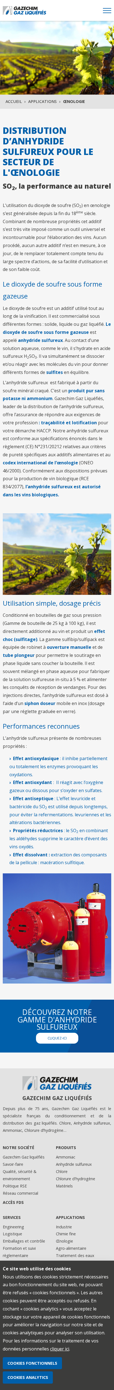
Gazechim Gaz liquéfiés (24, 1157)
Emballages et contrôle (24, 1241)
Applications (42, 101)
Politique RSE (15, 1186)
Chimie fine (66, 1233)
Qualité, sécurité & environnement (20, 1175)
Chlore (62, 1171)
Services (12, 1217)
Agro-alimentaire (71, 1248)
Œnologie (64, 1241)
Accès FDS (13, 1202)
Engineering (13, 1226)
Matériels (64, 1186)
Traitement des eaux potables (75, 1259)
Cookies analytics (27, 1377)
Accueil (14, 101)
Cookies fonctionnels (32, 1363)
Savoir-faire (13, 1164)
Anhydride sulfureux (74, 1164)
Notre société (18, 1147)
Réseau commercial (20, 1193)
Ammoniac (65, 1157)
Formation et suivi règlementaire (19, 1252)
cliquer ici (59, 1349)
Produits (66, 1147)
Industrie (64, 1226)
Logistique (12, 1233)
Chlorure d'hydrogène (75, 1178)
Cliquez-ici (57, 1038)
